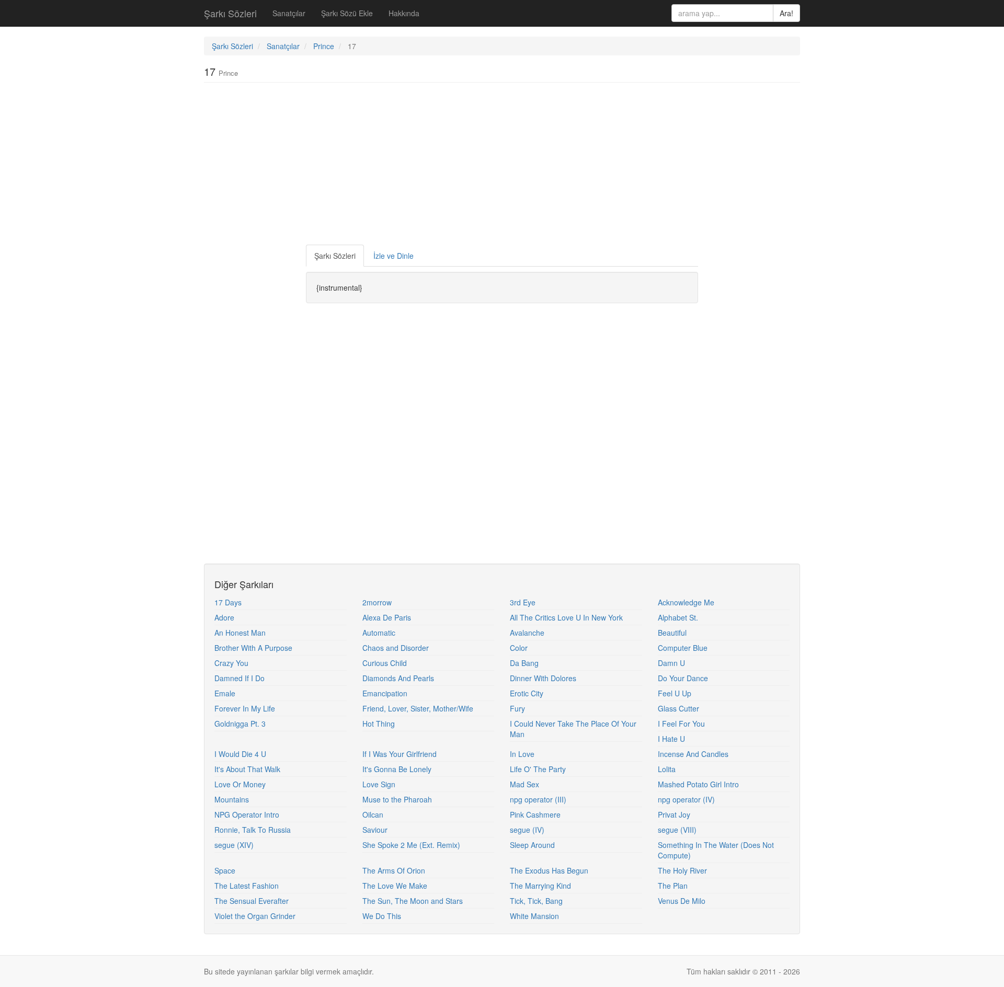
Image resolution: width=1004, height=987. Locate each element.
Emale (224, 693)
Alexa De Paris (386, 617)
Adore (224, 617)
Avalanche (527, 632)
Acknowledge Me (686, 602)
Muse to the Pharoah (397, 799)
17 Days (228, 602)
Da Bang (524, 663)
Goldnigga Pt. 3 (240, 723)
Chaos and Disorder (395, 647)
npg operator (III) (538, 799)
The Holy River (682, 870)
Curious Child (384, 663)
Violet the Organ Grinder (254, 916)
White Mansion (534, 916)
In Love (522, 754)
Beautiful (672, 632)
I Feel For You (681, 723)
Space (224, 870)
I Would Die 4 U (240, 754)
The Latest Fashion (246, 885)
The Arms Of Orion (393, 870)
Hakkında (404, 13)
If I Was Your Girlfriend (399, 754)
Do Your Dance (683, 678)
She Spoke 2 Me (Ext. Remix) (411, 845)
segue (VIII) (677, 829)
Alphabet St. (678, 617)
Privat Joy (674, 814)
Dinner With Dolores (543, 678)
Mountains (231, 799)
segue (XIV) (234, 845)
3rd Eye (522, 602)
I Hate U (671, 738)
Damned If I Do (239, 678)
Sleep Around (532, 845)
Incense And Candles (693, 754)
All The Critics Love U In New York (566, 617)
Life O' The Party (538, 769)
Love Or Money (240, 784)
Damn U (671, 663)
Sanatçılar (288, 13)
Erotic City (526, 693)
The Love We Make (394, 885)
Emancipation (384, 693)
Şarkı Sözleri (230, 13)
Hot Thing (378, 723)
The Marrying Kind (540, 885)
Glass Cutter (678, 708)
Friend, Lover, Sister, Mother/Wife (417, 708)
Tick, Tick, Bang (536, 901)
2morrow (377, 602)
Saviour (374, 829)
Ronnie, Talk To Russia (252, 829)
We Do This (381, 916)
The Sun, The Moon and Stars (412, 901)
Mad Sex (524, 784)
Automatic (378, 632)
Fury (517, 708)
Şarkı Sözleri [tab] (335, 255)
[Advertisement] (502, 166)
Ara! (786, 13)
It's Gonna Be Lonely (396, 769)
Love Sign (378, 784)
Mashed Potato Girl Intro (698, 784)
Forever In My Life (244, 708)
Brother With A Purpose (253, 647)
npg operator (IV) (686, 799)
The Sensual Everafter (251, 901)
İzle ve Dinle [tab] (393, 255)
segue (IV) (527, 829)
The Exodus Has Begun (549, 870)
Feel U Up (674, 693)
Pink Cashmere (535, 814)
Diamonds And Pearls (398, 678)
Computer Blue (683, 647)
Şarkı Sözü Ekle (347, 13)
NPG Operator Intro (246, 814)
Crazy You (231, 663)
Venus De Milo (681, 901)
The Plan (673, 885)
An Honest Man (240, 632)
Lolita (667, 769)
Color (519, 647)
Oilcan (372, 814)
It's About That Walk (247, 769)
